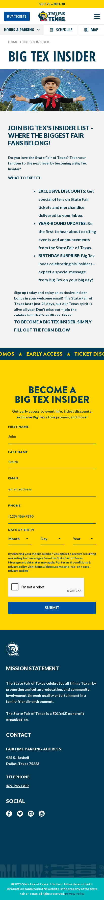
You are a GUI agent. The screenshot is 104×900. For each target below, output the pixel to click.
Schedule (64, 29)
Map (94, 29)
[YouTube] (42, 814)
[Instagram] (31, 814)
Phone (14, 505)
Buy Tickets (17, 16)
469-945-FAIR (17, 786)
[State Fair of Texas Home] (52, 16)
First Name (18, 426)
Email (13, 478)
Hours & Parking (19, 29)
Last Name (18, 452)
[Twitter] (20, 814)
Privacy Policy (74, 893)
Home (13, 42)
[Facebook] (9, 814)
